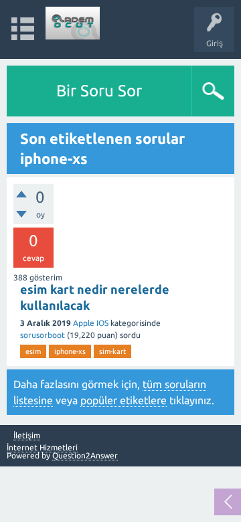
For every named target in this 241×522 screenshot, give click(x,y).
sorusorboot (42, 335)
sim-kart (112, 351)
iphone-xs (70, 351)
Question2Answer (85, 455)
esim (33, 351)
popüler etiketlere (123, 400)
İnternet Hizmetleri (42, 447)
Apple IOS (90, 323)
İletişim (26, 436)
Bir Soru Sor (99, 91)
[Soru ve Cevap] (73, 23)
